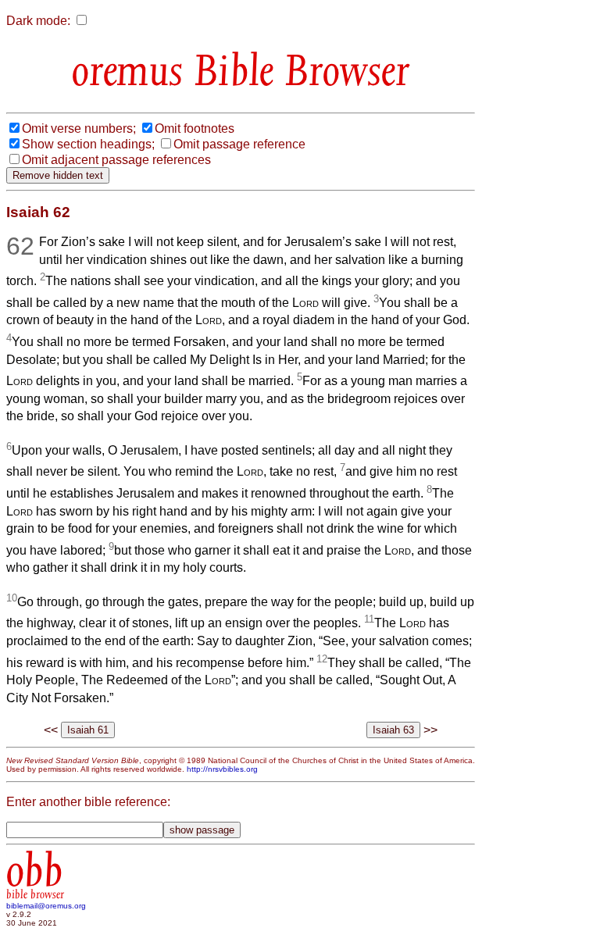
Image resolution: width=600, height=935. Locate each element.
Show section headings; (88, 144)
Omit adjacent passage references (116, 159)
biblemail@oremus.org (46, 905)
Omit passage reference (239, 144)
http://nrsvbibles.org (222, 769)
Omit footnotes (194, 128)
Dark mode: (38, 20)
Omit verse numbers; (79, 128)
